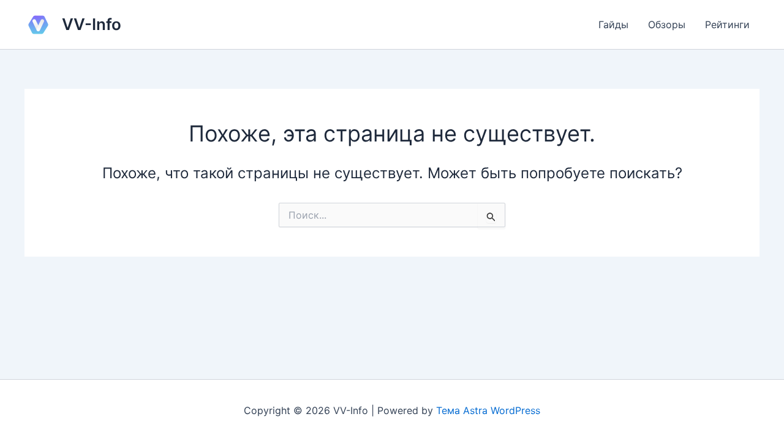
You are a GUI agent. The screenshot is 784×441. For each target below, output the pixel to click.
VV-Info (91, 24)
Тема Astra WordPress (488, 410)
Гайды (613, 24)
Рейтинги (727, 24)
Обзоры (666, 24)
